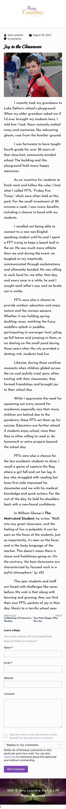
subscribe (10, 756)
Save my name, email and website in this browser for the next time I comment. (33, 736)
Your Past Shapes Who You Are (46, 619)
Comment (9, 693)
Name (8, 647)
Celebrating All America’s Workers (17, 619)
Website (9, 678)
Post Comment (16, 769)
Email (8, 662)
